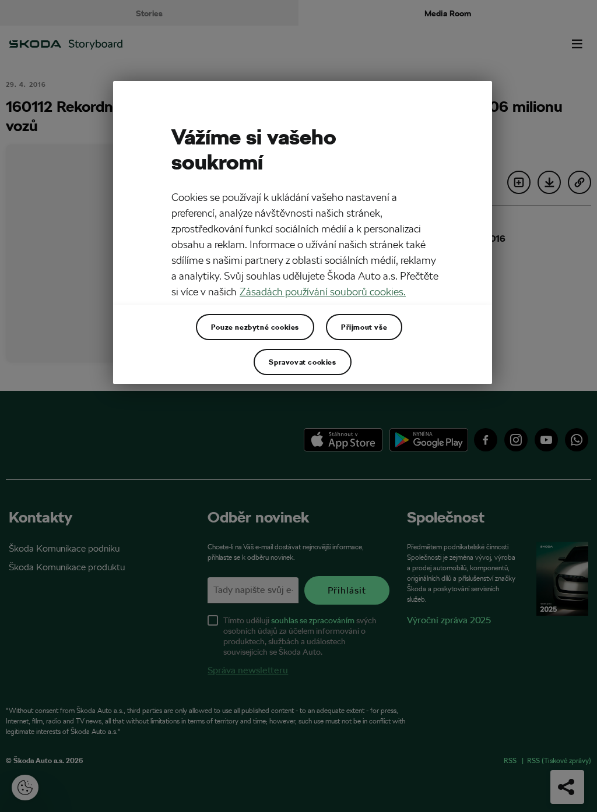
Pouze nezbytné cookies (255, 326)
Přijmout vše (364, 326)
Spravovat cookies (302, 361)
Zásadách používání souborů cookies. (323, 291)
